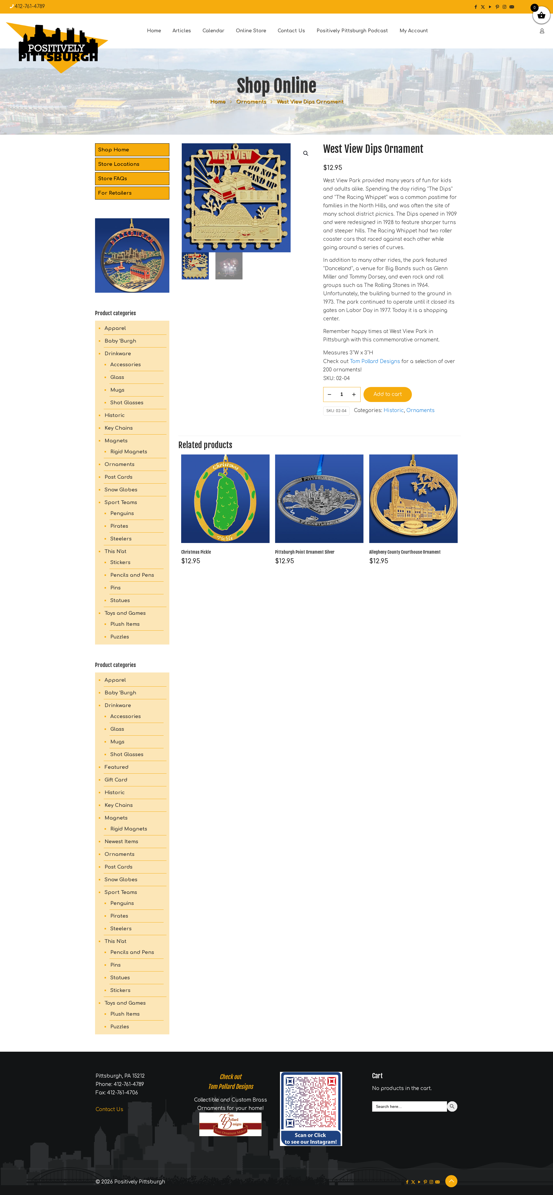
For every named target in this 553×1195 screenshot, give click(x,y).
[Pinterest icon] (497, 7)
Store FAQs (112, 178)
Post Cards (118, 477)
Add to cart (388, 394)
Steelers (121, 539)
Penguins (122, 513)
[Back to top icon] (451, 1181)
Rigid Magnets (128, 451)
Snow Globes (121, 490)
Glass (117, 377)
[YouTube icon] (490, 7)
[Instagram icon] (504, 7)
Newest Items (121, 841)
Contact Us (109, 1109)
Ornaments (251, 101)
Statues (120, 600)
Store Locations (118, 164)
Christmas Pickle (196, 552)
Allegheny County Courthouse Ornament (405, 552)
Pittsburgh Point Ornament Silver (304, 552)
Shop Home (113, 150)
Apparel (115, 328)
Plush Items (125, 624)
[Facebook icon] (476, 7)
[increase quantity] (354, 394)
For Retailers (115, 193)
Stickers (120, 562)
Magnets (116, 441)
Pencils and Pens (132, 575)
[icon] (512, 7)
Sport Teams (121, 502)
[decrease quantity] (330, 394)
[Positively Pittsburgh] (69, 48)
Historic (394, 410)
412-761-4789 (30, 6)
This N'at (115, 551)
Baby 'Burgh (120, 341)
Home (218, 101)
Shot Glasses (126, 402)
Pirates (119, 526)
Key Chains (119, 428)
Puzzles (119, 637)
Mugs (117, 390)
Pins (115, 588)
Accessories (125, 364)
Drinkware (118, 353)
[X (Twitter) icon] (483, 7)
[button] (306, 153)
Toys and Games (125, 613)
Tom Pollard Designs (375, 361)
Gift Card (116, 780)
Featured (116, 767)
